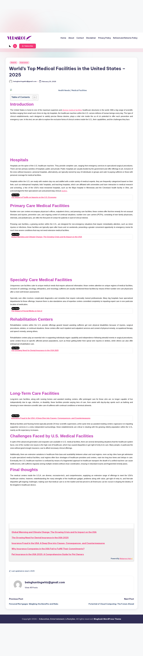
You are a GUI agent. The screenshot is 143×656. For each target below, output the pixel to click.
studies (64, 191)
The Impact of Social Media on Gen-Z (26, 311)
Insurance (24, 62)
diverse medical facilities (72, 110)
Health (13, 62)
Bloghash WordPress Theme (107, 619)
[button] (27, 46)
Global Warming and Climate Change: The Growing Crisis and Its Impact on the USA (46, 237)
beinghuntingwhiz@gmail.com (45, 582)
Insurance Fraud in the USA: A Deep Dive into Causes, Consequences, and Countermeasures (50, 418)
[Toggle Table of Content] (33, 97)
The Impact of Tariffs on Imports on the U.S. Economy (33, 197)
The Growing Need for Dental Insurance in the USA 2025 (35, 350)
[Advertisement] (19, 15)
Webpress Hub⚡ (126, 559)
